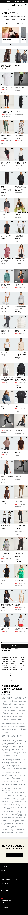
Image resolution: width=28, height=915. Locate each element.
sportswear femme (5, 671)
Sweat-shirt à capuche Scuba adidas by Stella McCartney (7, 379)
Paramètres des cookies (6, 900)
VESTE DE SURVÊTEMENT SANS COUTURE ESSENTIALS (7, 260)
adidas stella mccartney (22, 667)
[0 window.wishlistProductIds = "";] (6, 5)
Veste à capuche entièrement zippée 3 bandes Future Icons (20, 379)
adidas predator (14, 661)
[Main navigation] (2, 5)
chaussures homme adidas (22, 659)
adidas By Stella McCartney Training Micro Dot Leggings (6, 111)
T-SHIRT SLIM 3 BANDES (6, 579)
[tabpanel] (14, 347)
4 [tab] (17, 44)
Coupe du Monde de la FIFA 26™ (14, 671)
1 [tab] (10, 44)
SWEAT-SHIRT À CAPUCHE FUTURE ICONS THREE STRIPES (21, 354)
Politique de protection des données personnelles (11, 902)
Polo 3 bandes (4, 352)
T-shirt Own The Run (6, 87)
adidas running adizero (22, 669)
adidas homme (22, 655)
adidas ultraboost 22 (22, 678)
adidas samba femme (5, 678)
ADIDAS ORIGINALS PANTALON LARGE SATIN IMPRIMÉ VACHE (21, 137)
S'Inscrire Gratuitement (14, 855)
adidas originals (5, 657)
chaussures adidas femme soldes (14, 667)
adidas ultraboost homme (22, 665)
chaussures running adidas (22, 674)
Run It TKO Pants (19, 87)
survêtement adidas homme (5, 655)
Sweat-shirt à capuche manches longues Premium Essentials (21, 164)
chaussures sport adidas (5, 659)
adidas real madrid (14, 657)
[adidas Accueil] (14, 5)
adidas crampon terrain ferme (14, 665)
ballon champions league (5, 663)
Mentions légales (4, 907)
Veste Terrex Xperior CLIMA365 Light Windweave (20, 308)
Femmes (4, 9)
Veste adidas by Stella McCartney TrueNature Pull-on (21, 580)
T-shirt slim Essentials (7, 500)
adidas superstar (5, 669)
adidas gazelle (5, 674)
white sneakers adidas (5, 680)
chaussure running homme (22, 653)
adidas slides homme (22, 671)
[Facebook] (2, 890)
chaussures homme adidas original (5, 653)
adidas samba (5, 665)
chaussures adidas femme (22, 676)
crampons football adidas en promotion (14, 663)
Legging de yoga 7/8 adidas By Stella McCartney (20, 501)
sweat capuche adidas (22, 663)
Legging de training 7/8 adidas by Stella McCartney (7, 137)
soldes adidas (13, 655)
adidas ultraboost (22, 657)
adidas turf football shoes (14, 669)
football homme (14, 674)
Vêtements (11, 9)
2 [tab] (13, 44)
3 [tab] (15, 44)
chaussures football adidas (14, 653)
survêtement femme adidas (5, 667)
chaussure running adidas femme (22, 661)
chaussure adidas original (5, 661)
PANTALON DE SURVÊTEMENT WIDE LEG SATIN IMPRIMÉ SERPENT (21, 553)
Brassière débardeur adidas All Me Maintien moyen (7, 476)
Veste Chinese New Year (21, 64)
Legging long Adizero (6, 429)
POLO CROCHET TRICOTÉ (21, 451)
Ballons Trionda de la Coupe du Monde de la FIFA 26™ (14, 676)
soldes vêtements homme (5, 676)
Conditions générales (5, 905)
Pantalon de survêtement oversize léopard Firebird (7, 65)
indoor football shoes (14, 678)
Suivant (14, 645)
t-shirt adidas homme (22, 680)
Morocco (5, 898)
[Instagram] (4, 890)
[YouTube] (7, 890)
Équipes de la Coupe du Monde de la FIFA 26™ (14, 680)
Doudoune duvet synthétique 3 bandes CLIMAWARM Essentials (21, 188)
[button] (12, 50)
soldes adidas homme (14, 659)
